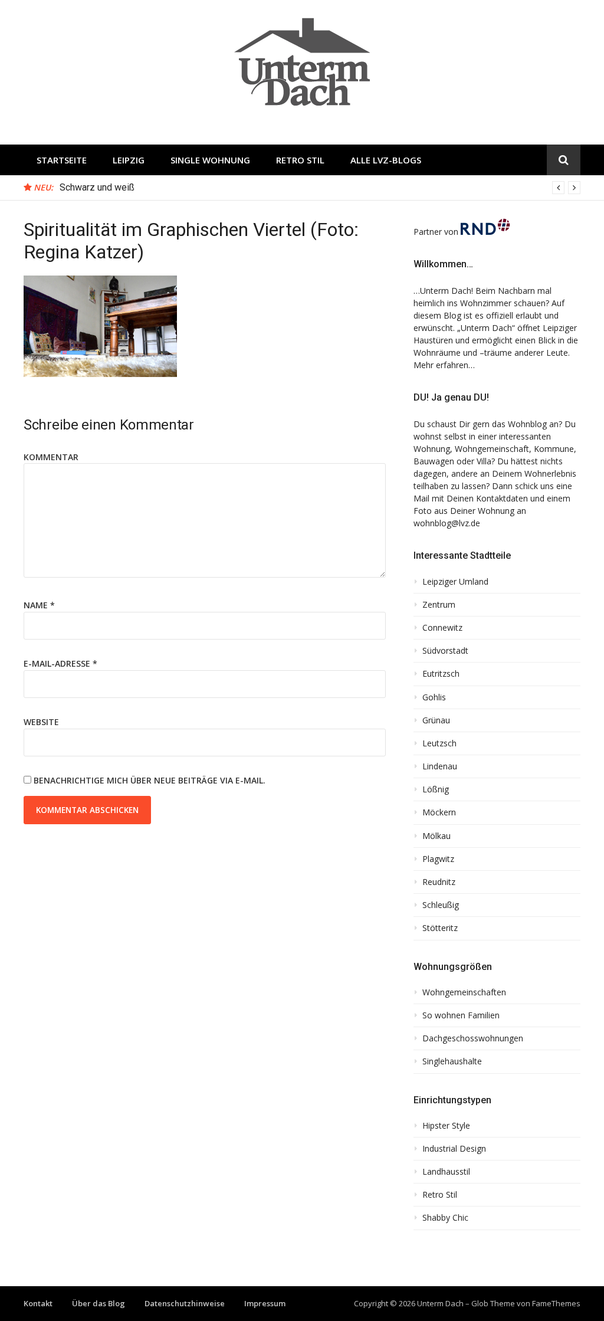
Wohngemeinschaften (464, 992)
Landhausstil (446, 1171)
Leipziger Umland (455, 581)
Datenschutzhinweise (185, 1303)
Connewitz (442, 627)
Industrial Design (454, 1148)
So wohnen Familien (461, 1015)
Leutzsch (439, 743)
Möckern (439, 812)
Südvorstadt (445, 650)
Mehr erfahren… (444, 365)
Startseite (62, 160)
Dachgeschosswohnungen (472, 1038)
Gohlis (434, 697)
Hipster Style (446, 1125)
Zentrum (438, 604)
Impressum (264, 1303)
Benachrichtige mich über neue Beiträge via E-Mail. (149, 780)
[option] (320, 187)
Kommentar (51, 457)
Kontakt (38, 1303)
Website (41, 721)
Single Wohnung (210, 160)
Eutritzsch (440, 673)
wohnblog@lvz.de (446, 523)
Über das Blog (98, 1303)
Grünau (436, 720)
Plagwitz (438, 859)
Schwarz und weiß (97, 187)
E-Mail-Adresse (60, 663)
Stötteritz (440, 928)
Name (39, 605)
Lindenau (439, 766)
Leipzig (129, 160)
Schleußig (440, 905)
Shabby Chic (445, 1217)
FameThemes (556, 1303)
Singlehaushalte (452, 1061)
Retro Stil (300, 160)
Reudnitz (438, 882)
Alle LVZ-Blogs (385, 160)
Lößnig (435, 789)
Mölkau (436, 836)
